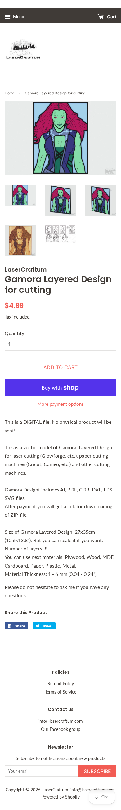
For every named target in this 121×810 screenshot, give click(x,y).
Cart (111, 17)
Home (10, 93)
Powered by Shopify (60, 796)
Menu (18, 16)
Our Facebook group (60, 729)
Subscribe (97, 771)
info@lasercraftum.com (60, 721)
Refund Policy (60, 683)
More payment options (60, 404)
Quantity (14, 333)
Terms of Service (60, 692)
